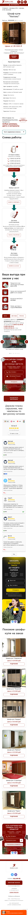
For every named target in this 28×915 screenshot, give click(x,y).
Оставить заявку (14, 169)
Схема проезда (14, 892)
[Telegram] (12, 622)
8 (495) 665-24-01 (15, 161)
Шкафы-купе (13, 8)
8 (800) (14, 878)
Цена (5, 316)
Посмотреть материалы (14, 398)
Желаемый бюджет (15, 376)
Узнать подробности (23, 120)
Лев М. (9, 479)
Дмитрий (10, 460)
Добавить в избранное (14, 896)
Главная (5, 8)
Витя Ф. (10, 535)
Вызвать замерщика (14, 202)
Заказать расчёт (14, 57)
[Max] (15, 622)
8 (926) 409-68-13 (15, 163)
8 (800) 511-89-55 (15, 158)
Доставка (14, 316)
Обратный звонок (14, 882)
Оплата (21, 316)
